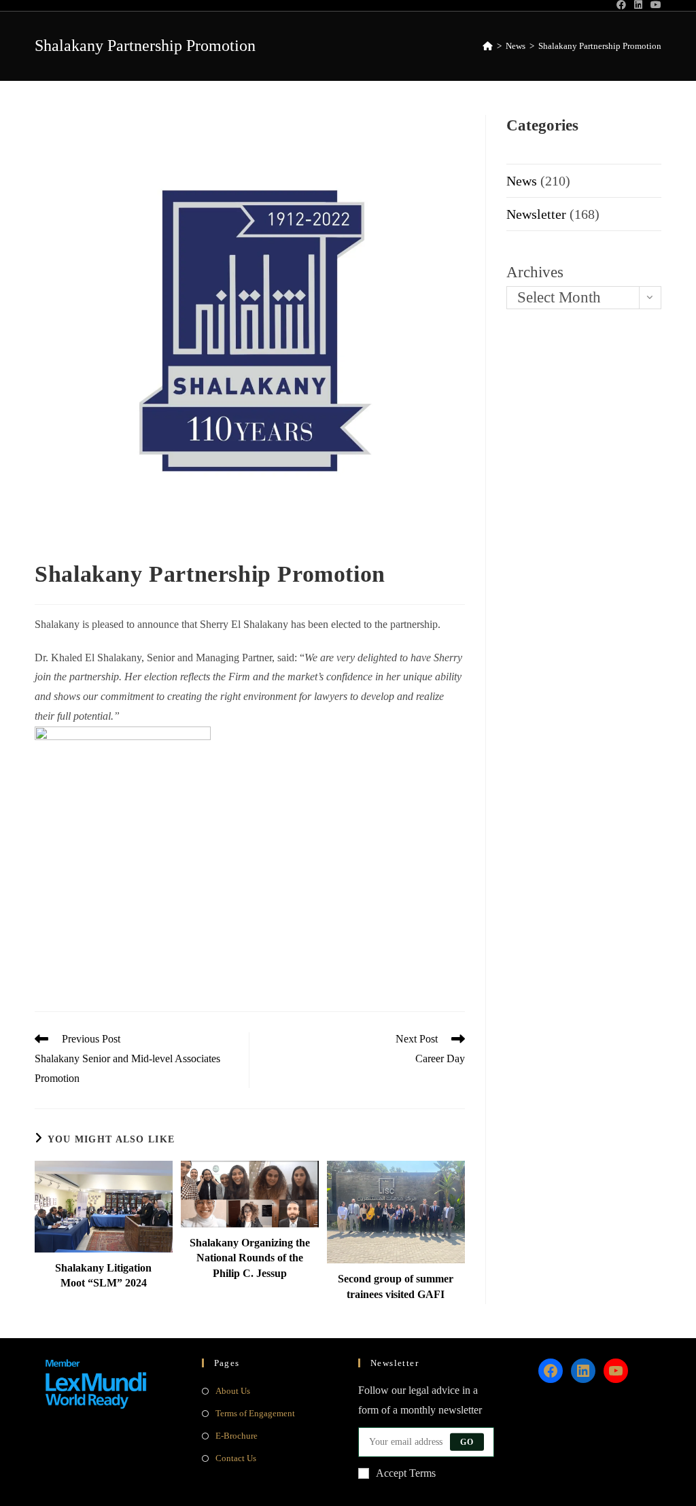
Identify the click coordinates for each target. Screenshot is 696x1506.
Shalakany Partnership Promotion (599, 46)
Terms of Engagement (255, 1413)
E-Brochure (236, 1436)
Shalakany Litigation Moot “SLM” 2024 (103, 1275)
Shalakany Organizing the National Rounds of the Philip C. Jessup (250, 1258)
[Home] (488, 46)
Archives (534, 272)
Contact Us (235, 1458)
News (521, 180)
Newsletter (536, 214)
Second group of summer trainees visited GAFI (395, 1286)
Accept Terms (406, 1473)
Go (467, 1442)
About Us (232, 1391)
